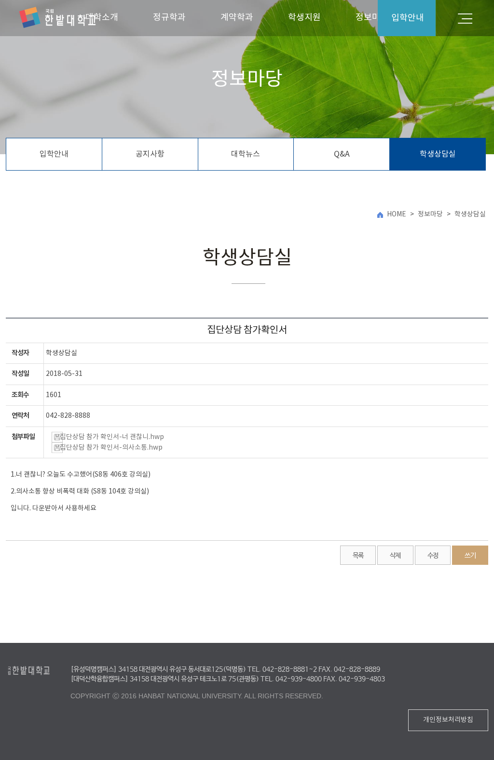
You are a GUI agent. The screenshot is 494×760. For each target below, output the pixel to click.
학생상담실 (438, 154)
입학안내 (54, 154)
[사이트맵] (465, 18)
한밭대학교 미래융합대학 (57, 17)
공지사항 (150, 154)
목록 (358, 556)
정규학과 (169, 18)
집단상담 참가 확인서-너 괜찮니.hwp (112, 437)
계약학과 (236, 18)
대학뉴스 (245, 154)
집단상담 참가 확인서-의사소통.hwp (111, 448)
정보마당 (430, 214)
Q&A (342, 154)
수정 (433, 556)
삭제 (395, 556)
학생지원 (304, 18)
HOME (396, 214)
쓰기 (470, 556)
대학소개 (101, 18)
